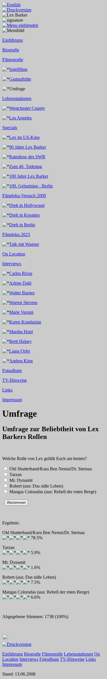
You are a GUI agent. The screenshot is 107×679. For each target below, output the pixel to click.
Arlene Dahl (20, 283)
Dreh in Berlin (22, 224)
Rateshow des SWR (27, 156)
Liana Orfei (19, 351)
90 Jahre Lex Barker (27, 147)
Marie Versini (21, 312)
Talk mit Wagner (24, 244)
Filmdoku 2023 (16, 234)
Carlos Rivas (20, 273)
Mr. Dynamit (21, 480)
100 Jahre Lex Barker (28, 176)
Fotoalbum (12, 370)
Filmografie (12, 59)
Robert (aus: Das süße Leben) (36, 486)
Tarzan (15, 474)
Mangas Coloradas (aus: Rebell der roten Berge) (52, 491)
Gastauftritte (20, 79)
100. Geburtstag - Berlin (31, 185)
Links (7, 390)
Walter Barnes (22, 292)
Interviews (11, 263)
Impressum (12, 399)
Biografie (10, 49)
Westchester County (27, 108)
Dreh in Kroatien (24, 215)
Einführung (12, 40)
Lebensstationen (16, 98)
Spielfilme (18, 69)
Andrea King (21, 360)
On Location (13, 253)
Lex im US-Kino (24, 137)
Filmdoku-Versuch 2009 (24, 195)
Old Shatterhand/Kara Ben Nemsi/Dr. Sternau (50, 468)
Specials (9, 127)
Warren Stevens (23, 302)
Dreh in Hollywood (27, 205)
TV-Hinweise (14, 380)
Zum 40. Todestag (25, 166)
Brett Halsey (20, 341)
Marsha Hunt (21, 331)
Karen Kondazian (25, 321)
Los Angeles (20, 117)
